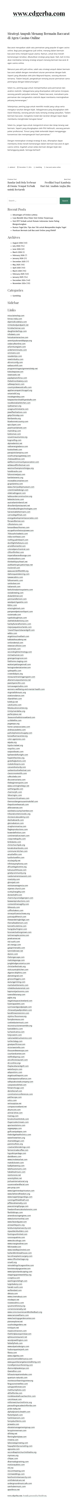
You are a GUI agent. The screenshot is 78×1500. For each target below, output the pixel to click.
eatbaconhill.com (15, 365)
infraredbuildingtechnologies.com (22, 508)
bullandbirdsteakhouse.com (20, 1253)
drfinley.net (12, 1433)
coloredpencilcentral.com (18, 549)
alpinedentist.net (15, 443)
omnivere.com (14, 353)
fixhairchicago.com (16, 1088)
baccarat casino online (53, 167)
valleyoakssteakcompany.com (20, 1081)
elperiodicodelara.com (17, 322)
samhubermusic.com (17, 1486)
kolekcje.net (13, 701)
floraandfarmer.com (16, 521)
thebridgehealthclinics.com (19, 1134)
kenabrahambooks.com (18, 848)
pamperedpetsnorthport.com (20, 611)
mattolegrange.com (16, 960)
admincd (12, 167)
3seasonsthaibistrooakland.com (21, 717)
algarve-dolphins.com (17, 972)
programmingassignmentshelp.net (23, 368)
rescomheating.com (16, 1471)
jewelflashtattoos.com (17, 412)
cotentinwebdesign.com (18, 490)
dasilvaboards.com (16, 820)
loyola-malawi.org (15, 745)
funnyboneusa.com (16, 1019)
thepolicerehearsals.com (18, 804)
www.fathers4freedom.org (19, 1194)
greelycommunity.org (17, 873)
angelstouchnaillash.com (18, 636)
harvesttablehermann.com (19, 512)
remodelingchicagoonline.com (21, 1265)
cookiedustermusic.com (18, 1022)
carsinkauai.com (15, 1399)
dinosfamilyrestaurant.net (19, 505)
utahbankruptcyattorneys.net (20, 564)
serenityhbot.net (15, 1178)
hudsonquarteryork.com (18, 1349)
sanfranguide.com (15, 789)
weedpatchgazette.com (18, 602)
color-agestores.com (16, 739)
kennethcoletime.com (17, 926)
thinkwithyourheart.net (18, 561)
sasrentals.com (14, 649)
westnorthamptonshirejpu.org (21, 468)
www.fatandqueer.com (17, 1221)
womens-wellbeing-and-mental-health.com (26, 689)
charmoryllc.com (15, 792)
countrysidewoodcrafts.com (20, 387)
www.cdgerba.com (39, 13)
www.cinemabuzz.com (17, 1296)
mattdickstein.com (16, 1162)
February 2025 (18, 274)
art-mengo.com (14, 944)
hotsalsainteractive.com (18, 337)
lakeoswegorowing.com (18, 1443)
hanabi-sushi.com (15, 1287)
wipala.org (12, 742)
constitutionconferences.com (20, 1094)
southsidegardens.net (17, 1324)
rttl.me (10, 1468)
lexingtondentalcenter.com (19, 667)
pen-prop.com (14, 1187)
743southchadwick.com (18, 533)
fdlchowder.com (14, 1246)
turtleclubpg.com (15, 1041)
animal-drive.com (15, 1112)
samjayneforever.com (17, 1386)
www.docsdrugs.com (16, 1240)
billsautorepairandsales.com (20, 1374)
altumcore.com (14, 1109)
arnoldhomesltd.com (17, 546)
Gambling (39, 167)
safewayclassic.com (16, 384)
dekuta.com (13, 1293)
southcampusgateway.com (19, 455)
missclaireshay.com (16, 315)
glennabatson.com (16, 823)
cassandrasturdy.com (17, 767)
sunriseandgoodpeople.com (20, 1007)
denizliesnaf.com (15, 1091)
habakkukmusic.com (16, 1172)
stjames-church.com (16, 888)
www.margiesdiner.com (18, 1243)
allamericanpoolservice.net (19, 680)
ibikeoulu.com (14, 907)
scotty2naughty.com (16, 891)
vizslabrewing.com (15, 592)
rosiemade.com (14, 614)
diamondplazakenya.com (18, 1368)
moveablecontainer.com (18, 480)
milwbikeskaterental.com (18, 988)
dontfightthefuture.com (18, 543)
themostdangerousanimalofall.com (23, 801)
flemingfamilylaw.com (17, 1436)
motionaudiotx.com (16, 1464)
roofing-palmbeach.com (18, 540)
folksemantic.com (15, 580)
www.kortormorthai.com (18, 1218)
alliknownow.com (15, 807)
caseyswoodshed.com (17, 1084)
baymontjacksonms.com (18, 991)
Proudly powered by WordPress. (35, 1496)
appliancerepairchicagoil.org (20, 390)
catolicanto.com (14, 705)
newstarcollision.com (17, 645)
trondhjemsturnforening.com (20, 1365)
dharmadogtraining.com (18, 1461)
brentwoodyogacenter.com (19, 1268)
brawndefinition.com (16, 832)
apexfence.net (14, 1489)
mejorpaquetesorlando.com (20, 627)
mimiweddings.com (16, 1474)
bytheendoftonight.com (18, 754)
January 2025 (18, 277)
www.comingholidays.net (18, 786)
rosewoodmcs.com (16, 1302)
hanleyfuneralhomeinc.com (19, 624)
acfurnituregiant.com (17, 346)
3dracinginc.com (15, 795)
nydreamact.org (14, 406)
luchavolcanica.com (16, 1032)
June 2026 (17, 249)
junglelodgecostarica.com (19, 963)
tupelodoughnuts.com (17, 617)
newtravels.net (14, 374)
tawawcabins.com (15, 577)
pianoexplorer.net (15, 1321)
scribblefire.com (14, 720)
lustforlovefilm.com (16, 857)
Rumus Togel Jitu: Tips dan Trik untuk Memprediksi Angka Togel (39, 227)
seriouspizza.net (14, 1103)
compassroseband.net (17, 1106)
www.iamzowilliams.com (18, 1315)
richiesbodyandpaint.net (18, 325)
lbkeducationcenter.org (17, 708)
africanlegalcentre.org (17, 866)
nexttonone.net (14, 1175)
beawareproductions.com (19, 901)
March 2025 (17, 271)
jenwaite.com (13, 1424)
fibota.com (12, 1352)
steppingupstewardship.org (19, 1274)
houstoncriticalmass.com (18, 798)
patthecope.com (15, 1097)
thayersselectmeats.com (18, 1122)
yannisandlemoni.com (17, 599)
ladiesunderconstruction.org (20, 496)
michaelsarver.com (16, 655)
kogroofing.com (14, 440)
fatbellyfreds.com (15, 1343)
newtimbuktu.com (15, 359)
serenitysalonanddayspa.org (20, 340)
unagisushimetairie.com (18, 409)
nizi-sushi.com (14, 941)
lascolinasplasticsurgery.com (20, 1256)
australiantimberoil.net (17, 502)
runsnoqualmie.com (16, 1237)
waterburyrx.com (15, 1069)
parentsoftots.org (15, 1144)
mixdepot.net (13, 1299)
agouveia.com (14, 1449)
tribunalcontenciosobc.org (19, 814)
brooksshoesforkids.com (18, 1119)
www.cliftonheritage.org (18, 1259)
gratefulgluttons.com (17, 761)
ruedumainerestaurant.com (19, 876)
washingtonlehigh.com (17, 1281)
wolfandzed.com (15, 1290)
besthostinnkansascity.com (19, 1477)
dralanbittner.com (15, 596)
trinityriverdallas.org (16, 711)
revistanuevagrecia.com (18, 885)
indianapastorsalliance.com (19, 1078)
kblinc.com (12, 605)
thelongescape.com (16, 957)
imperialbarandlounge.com (19, 555)
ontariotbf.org (14, 393)
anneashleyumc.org (16, 1225)
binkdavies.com (14, 842)
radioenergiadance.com (18, 446)
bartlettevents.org (15, 477)
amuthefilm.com (15, 854)
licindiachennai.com (16, 328)
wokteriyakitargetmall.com (19, 664)
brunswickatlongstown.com (19, 932)
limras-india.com (15, 318)
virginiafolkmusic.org (17, 692)
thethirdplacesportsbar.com (19, 1334)
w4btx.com (12, 633)
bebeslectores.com (16, 499)
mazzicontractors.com (17, 1331)
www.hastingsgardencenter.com (21, 1318)
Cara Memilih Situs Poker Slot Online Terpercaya (33, 218)
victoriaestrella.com (16, 1047)
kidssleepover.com (15, 371)
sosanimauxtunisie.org (17, 437)
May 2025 (16, 265)
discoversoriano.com (16, 779)
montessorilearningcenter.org (20, 1380)
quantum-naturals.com (17, 1377)
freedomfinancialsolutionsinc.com (22, 1209)
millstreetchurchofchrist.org (20, 1402)
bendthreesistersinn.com (18, 1013)
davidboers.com (14, 1156)
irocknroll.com (14, 568)
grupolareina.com (15, 483)
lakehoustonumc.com (17, 1169)
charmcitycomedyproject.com (20, 898)
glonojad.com (13, 882)
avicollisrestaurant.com (18, 1060)
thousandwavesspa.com (18, 1050)
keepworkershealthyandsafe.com (22, 399)
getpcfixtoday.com (16, 415)
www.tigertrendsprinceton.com (21, 1190)
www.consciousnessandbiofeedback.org (25, 1312)
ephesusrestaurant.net (17, 1337)
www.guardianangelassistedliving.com (24, 1362)
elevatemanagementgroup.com (21, 1427)
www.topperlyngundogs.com (20, 1197)
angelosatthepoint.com (18, 1075)
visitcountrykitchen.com (18, 969)
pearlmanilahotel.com (17, 427)
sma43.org (12, 1262)
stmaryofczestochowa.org (19, 913)
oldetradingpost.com (17, 493)
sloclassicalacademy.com (18, 817)
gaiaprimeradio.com (16, 947)
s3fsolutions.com (15, 524)
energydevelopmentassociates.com (23, 518)
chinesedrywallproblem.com (20, 1010)
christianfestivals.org (17, 966)
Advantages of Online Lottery (25, 215)
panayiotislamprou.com (18, 452)
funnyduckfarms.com (17, 1421)
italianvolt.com (14, 586)
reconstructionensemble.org (20, 1025)
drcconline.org (14, 1063)
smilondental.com (15, 642)
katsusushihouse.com (17, 870)
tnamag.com (13, 1116)
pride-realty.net (14, 1408)
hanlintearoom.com (16, 1418)
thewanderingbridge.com (18, 919)
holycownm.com (15, 1035)
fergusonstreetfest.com (18, 1383)
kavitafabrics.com (15, 1028)
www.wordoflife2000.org (18, 571)
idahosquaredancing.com (18, 574)
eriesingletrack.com (16, 608)
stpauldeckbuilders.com (18, 1231)
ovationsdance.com (16, 695)
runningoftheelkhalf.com (18, 1200)
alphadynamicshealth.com (19, 1411)
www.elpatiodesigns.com (18, 1346)
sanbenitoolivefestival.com (19, 770)
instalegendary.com (16, 396)
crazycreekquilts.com (17, 838)
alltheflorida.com (15, 1393)
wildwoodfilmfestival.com (19, 465)
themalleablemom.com (18, 923)
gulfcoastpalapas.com (17, 1131)
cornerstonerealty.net (17, 1309)
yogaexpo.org (13, 723)
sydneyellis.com (14, 670)
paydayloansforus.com (17, 378)
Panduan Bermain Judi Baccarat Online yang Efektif (34, 230)
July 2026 (16, 246)
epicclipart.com (14, 424)
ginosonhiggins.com (16, 979)
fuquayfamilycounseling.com (20, 1446)
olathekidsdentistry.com (18, 620)
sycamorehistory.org (16, 1306)
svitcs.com (12, 1100)
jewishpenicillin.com (16, 683)
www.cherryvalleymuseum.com (21, 487)
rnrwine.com (13, 1440)
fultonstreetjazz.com (16, 474)
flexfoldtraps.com (15, 1212)
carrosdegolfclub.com (17, 515)
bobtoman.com (14, 434)
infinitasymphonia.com (17, 863)
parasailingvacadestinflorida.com (22, 1405)
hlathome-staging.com (17, 661)
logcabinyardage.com (17, 1153)
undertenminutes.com (17, 350)
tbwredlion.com (14, 1371)
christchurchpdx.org (16, 845)
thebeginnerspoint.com (18, 782)
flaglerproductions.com (18, 829)
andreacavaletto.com (17, 729)
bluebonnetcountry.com (18, 421)
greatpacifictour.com (16, 1044)
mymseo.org (13, 1455)
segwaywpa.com (15, 1128)
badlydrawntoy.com (16, 1165)
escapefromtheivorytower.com (21, 530)
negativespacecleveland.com (20, 1000)
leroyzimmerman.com (17, 1430)
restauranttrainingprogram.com (21, 677)
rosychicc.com (14, 748)
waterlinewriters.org (16, 1137)
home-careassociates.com (19, 726)
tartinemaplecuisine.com (18, 935)
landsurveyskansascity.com (19, 1228)
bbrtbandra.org (14, 418)
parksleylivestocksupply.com (20, 733)
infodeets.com (14, 334)
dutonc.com (13, 954)
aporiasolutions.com (16, 1125)
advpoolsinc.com (15, 1072)
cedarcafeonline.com (16, 343)
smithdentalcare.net (16, 1480)
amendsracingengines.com (19, 1215)
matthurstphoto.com (17, 1390)
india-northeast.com (16, 536)
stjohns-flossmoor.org (17, 1016)
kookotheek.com (15, 449)
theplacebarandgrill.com (18, 1066)
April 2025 (17, 268)
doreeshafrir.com (15, 895)
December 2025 (19, 261)
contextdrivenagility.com (18, 904)
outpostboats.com (15, 751)
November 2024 (19, 283)
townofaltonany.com (16, 994)
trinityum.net (13, 1327)
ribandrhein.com (15, 698)
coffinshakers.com (15, 910)
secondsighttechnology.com (20, 652)
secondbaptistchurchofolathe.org (22, 1452)
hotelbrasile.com (15, 471)
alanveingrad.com (15, 975)
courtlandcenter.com (16, 1053)
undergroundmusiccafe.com (20, 1483)
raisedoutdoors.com (16, 558)
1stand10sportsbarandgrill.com (21, 630)
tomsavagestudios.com (18, 686)
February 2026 (18, 255)
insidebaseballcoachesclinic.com (22, 1396)
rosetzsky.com (14, 879)
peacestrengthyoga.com (18, 1206)
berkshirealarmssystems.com (20, 589)
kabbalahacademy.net (17, 639)
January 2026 (18, 258)
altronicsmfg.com (15, 362)
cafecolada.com (14, 776)
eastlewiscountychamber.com (20, 810)
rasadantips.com (15, 356)
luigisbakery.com (15, 1284)
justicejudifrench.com (17, 916)
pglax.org (12, 997)
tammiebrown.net (15, 951)
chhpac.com (13, 1458)
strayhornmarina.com (17, 826)
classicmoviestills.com (17, 773)
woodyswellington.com (18, 1340)
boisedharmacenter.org (18, 736)
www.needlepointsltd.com (19, 1249)
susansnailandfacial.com (18, 1184)
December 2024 (19, 280)
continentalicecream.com (18, 835)
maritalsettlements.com (18, 985)
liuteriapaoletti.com (16, 1003)
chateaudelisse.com (16, 459)
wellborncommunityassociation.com (23, 462)
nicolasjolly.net (14, 860)
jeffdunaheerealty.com (17, 1203)
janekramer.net (14, 938)
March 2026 (17, 252)
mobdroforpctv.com (16, 764)
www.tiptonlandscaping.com (20, 1271)
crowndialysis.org (15, 673)
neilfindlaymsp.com (16, 1057)
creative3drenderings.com (19, 1147)
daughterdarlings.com (17, 331)
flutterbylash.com (15, 1415)
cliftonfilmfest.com (16, 552)
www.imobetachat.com (17, 1159)
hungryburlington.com (17, 929)
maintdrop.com (14, 431)
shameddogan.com (16, 1141)
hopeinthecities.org (16, 758)
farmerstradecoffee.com (18, 1150)
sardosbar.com (14, 583)
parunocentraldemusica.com (20, 1359)
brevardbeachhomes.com (18, 527)
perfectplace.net (15, 714)
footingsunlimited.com (17, 1234)
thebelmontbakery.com (18, 381)
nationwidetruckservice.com (20, 1038)
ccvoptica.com (14, 1278)
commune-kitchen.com (18, 851)
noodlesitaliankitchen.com (19, 403)
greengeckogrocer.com (17, 658)
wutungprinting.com (16, 982)
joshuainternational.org (18, 1181)
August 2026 (18, 243)
